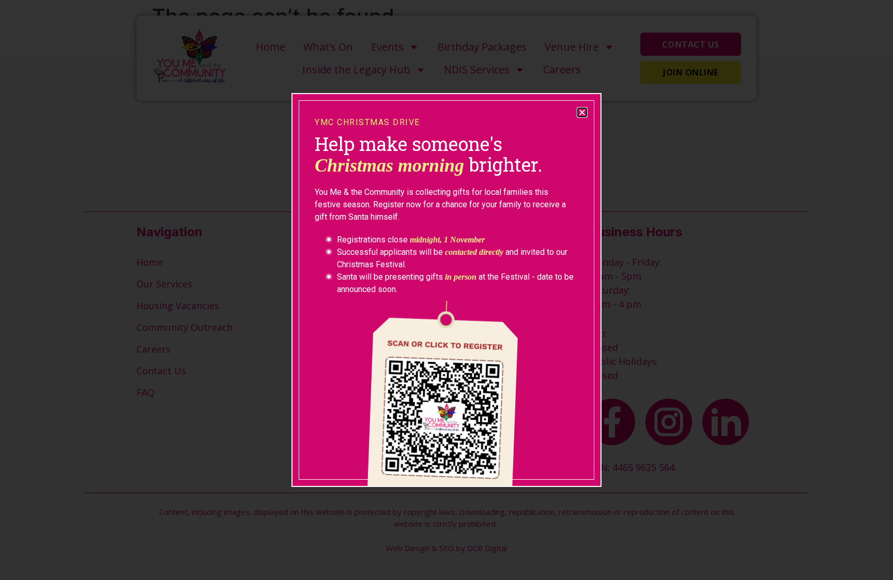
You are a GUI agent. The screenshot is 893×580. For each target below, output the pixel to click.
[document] (446, 290)
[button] (582, 112)
